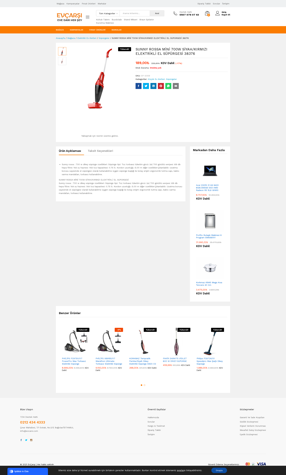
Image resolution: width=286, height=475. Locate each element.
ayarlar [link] (180, 470)
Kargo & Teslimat (156, 426)
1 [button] (141, 385)
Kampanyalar (73, 3)
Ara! (157, 13)
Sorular (216, 3)
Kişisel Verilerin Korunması (253, 426)
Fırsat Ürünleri (88, 3)
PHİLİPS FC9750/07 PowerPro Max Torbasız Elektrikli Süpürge (74, 361)
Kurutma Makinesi (105, 23)
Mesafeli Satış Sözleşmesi (253, 430)
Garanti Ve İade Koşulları (252, 417)
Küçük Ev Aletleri (156, 79)
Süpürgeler (171, 79)
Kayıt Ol (226, 14)
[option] (76, 352)
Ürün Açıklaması (70, 150)
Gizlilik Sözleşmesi (249, 422)
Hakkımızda (153, 417)
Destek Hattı (185, 12)
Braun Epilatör (146, 19)
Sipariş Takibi (204, 3)
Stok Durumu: (142, 68)
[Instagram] (31, 440)
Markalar (102, 3)
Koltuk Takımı (103, 19)
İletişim (225, 3)
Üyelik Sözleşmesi (249, 434)
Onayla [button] (219, 470)
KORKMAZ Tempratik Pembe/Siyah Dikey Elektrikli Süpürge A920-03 (142, 361)
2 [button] (144, 385)
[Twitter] (26, 440)
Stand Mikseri (130, 19)
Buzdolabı (117, 19)
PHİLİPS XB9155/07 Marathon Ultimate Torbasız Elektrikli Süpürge (109, 361)
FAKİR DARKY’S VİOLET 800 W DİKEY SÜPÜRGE (175, 359)
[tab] (71, 152)
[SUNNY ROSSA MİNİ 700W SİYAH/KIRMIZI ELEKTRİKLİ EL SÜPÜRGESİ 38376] (139, 86)
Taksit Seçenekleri (100, 150)
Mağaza (60, 3)
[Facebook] (21, 440)
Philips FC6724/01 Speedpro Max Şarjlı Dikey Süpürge (210, 361)
